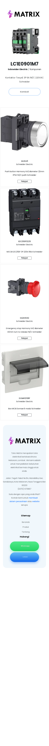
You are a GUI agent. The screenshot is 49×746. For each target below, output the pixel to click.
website (35, 501)
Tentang (26, 532)
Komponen (35, 69)
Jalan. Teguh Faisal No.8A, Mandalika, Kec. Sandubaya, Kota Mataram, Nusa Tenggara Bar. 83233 (24, 482)
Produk (25, 527)
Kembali (24, 91)
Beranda (26, 522)
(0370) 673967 (24, 489)
